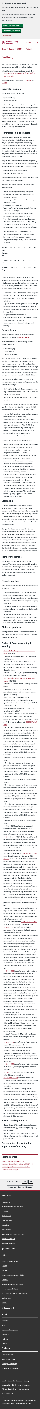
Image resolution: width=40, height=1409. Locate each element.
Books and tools (7, 1355)
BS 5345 (6, 837)
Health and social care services (12, 1207)
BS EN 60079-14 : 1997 (29, 853)
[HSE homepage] (10, 42)
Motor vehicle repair (8, 1239)
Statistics (5, 1339)
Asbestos (5, 1280)
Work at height (6, 1298)
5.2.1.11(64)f (27, 80)
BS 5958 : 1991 (8, 971)
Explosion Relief (23, 337)
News (4, 1325)
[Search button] (37, 42)
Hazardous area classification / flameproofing (19, 73)
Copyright (11, 1381)
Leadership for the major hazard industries (16, 1167)
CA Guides (29, 49)
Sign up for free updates (10, 1330)
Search (4, 1381)
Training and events (8, 1359)
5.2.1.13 (4, 83)
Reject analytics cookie (11, 31)
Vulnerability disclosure (9, 1389)
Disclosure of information (21, 1385)
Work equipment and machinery (12, 1284)
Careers (4, 1344)
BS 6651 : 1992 (8, 1064)
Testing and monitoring (9, 1364)
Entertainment (6, 1230)
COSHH (4, 1271)
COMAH (20, 49)
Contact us (5, 1334)
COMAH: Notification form (13, 1161)
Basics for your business (10, 1261)
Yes (24, 1182)
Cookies (19, 1381)
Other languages (7, 1393)
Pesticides (5, 1211)
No (31, 1182)
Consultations (24, 1389)
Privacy (26, 1381)
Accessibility (6, 1385)
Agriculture (5, 1225)
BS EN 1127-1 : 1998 (10, 1078)
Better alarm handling (11, 1170)
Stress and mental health (10, 1289)
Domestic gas (6, 1216)
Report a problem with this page (20, 1187)
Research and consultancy (10, 1368)
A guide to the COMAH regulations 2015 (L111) (17, 1164)
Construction (6, 1202)
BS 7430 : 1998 (8, 1072)
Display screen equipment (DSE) (13, 1275)
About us (5, 1321)
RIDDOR (4, 1266)
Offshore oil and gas (8, 1243)
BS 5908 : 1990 (8, 927)
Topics (11, 49)
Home (4, 49)
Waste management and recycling (13, 1234)
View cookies (6, 36)
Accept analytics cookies (12, 26)
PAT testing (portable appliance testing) (15, 1293)
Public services (7, 1220)
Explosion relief (8, 76)
